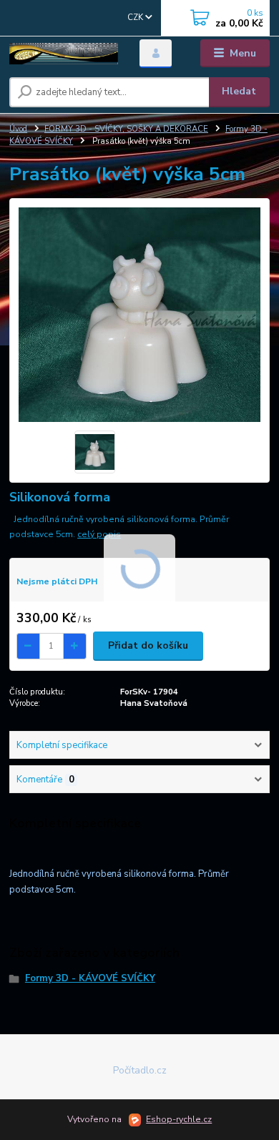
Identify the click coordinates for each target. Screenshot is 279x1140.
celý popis (99, 534)
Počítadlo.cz (140, 1070)
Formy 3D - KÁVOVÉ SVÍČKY (90, 978)
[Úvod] (63, 53)
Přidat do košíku (148, 645)
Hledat (239, 91)
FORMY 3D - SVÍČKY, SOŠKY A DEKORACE (126, 129)
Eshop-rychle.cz (179, 1119)
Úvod (18, 129)
